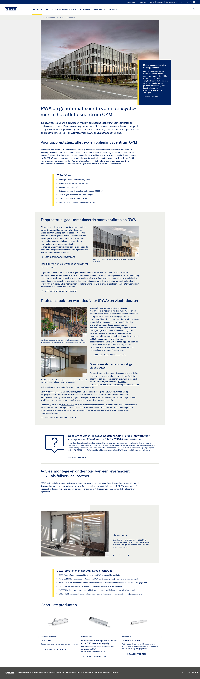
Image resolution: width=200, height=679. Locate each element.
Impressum (115, 672)
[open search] (194, 9)
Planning (85, 9)
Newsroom (143, 2)
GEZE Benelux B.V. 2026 (25, 672)
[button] (171, 2)
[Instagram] (191, 2)
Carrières (160, 2)
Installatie (99, 9)
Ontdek (36, 9)
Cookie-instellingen (87, 672)
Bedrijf (152, 2)
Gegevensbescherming (73, 672)
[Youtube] (194, 2)
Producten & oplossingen (60, 9)
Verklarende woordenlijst (102, 672)
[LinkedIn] (187, 2)
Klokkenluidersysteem (41, 672)
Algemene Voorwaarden (56, 672)
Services (113, 9)
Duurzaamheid (131, 2)
